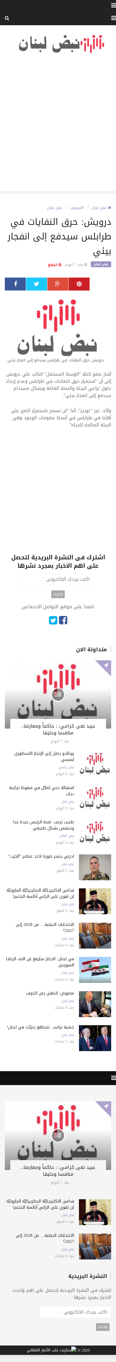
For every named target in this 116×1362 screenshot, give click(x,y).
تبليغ (53, 264)
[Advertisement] (58, 122)
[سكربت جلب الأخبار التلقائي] (51, 1350)
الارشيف (76, 207)
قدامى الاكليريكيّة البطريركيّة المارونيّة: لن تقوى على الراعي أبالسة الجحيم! (39, 893)
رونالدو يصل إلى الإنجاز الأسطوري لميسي (44, 756)
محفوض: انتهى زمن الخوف (50, 993)
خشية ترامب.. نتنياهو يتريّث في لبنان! (40, 1027)
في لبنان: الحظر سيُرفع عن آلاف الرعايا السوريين (40, 962)
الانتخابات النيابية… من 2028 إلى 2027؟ (45, 927)
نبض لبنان (99, 207)
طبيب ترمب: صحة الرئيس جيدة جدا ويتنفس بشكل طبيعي (43, 825)
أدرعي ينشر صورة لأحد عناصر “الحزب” (41, 856)
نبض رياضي (66, 767)
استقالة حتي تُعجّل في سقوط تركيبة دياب (41, 791)
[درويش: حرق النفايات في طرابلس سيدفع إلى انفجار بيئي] (58, 330)
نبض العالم (67, 836)
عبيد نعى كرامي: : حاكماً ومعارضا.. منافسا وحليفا (58, 729)
